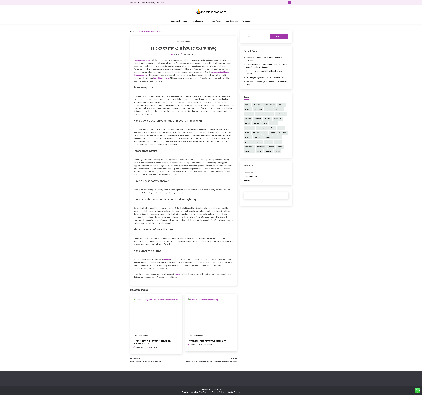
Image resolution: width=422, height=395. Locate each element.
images (273, 123)
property (258, 142)
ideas (265, 123)
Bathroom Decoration (179, 21)
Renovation (246, 21)
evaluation (269, 114)
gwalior (267, 119)
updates (269, 151)
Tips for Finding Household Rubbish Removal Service (152, 342)
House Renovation (231, 21)
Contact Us (134, 2)
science (277, 142)
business (269, 109)
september (249, 147)
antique (281, 105)
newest (248, 137)
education (249, 114)
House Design (215, 21)
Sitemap (160, 2)
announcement (269, 105)
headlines (277, 119)
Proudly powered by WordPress (195, 392)
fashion (248, 119)
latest (247, 133)
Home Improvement (199, 21)
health (247, 123)
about (247, 105)
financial (258, 119)
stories (280, 147)
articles (247, 109)
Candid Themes (233, 392)
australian (258, 109)
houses (256, 123)
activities (257, 105)
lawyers (256, 133)
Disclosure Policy (148, 2)
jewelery (261, 128)
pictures (248, 142)
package (277, 137)
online (268, 137)
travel (259, 151)
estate (258, 114)
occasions (258, 137)
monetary (282, 133)
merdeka (176, 54)
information (249, 128)
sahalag (268, 142)
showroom (261, 147)
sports (271, 147)
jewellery (271, 128)
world (278, 151)
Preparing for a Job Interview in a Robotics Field (265, 78)
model (273, 133)
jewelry (281, 128)
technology (249, 151)
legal (265, 133)
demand (279, 109)
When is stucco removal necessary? (207, 340)
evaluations (281, 114)
